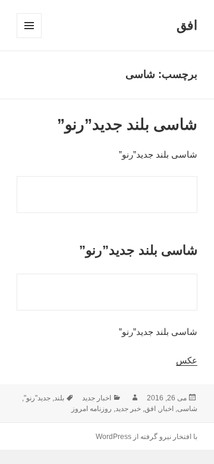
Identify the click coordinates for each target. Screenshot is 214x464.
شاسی (187, 409)
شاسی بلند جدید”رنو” (127, 124)
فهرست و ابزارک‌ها (29, 37)
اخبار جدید (96, 398)
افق (187, 25)
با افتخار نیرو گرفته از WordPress (146, 436)
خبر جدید (128, 409)
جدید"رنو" (37, 398)
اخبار (166, 409)
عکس (186, 360)
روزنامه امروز (91, 409)
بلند (59, 398)
